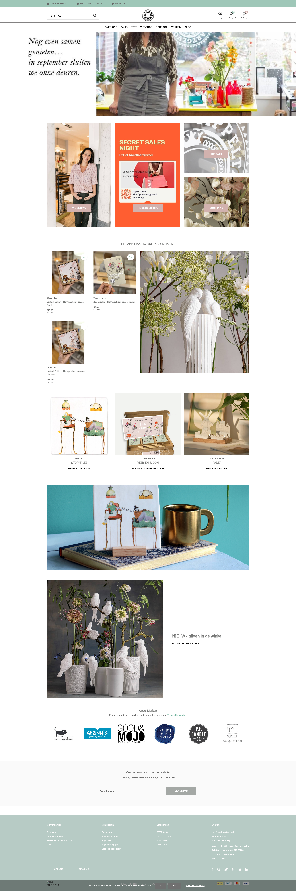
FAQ (49, 845)
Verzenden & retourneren (59, 840)
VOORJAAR (216, 208)
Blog (187, 27)
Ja (160, 886)
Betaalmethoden (55, 836)
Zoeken (94, 16)
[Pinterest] (233, 869)
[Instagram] (218, 869)
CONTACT (162, 27)
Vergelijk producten (111, 849)
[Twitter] (226, 869)
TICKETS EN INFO (147, 208)
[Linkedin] (246, 869)
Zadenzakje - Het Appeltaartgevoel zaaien (114, 301)
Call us (58, 869)
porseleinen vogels (185, 643)
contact (216, 154)
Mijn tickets (108, 840)
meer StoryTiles (79, 468)
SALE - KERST (129, 27)
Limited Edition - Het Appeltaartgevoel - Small (66, 303)
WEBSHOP (146, 27)
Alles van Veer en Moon (148, 468)
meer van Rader (216, 468)
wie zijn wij (79, 208)
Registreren (108, 832)
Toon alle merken (177, 715)
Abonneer (181, 791)
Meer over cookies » (195, 886)
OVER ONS (111, 27)
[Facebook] (212, 869)
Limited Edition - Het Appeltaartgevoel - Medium (66, 372)
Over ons (51, 832)
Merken (176, 27)
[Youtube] (240, 869)
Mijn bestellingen (110, 836)
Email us (84, 869)
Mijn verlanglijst (110, 845)
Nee (174, 886)
